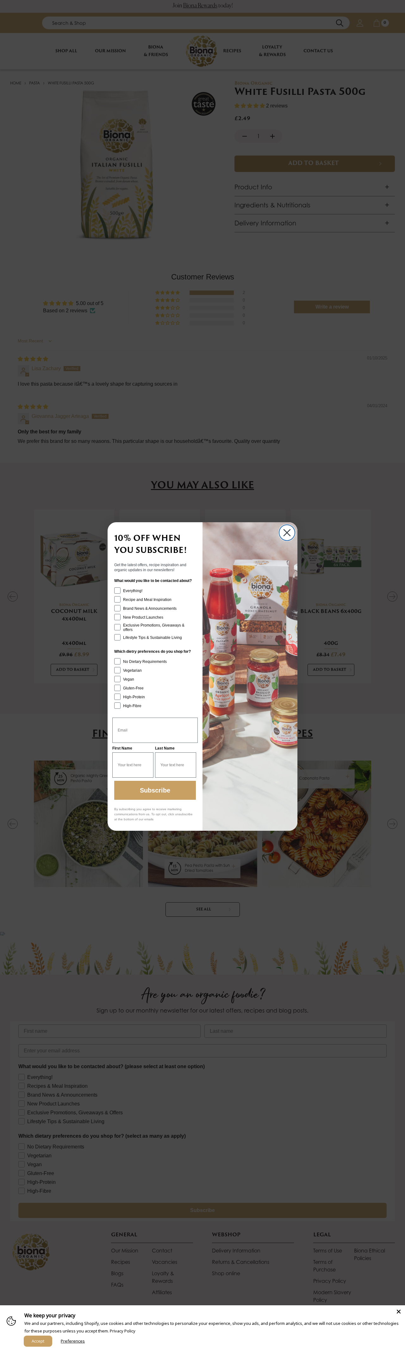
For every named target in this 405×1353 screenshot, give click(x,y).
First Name (122, 748)
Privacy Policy (122, 1331)
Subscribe (155, 790)
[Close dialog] (287, 533)
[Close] (399, 1311)
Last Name (165, 748)
